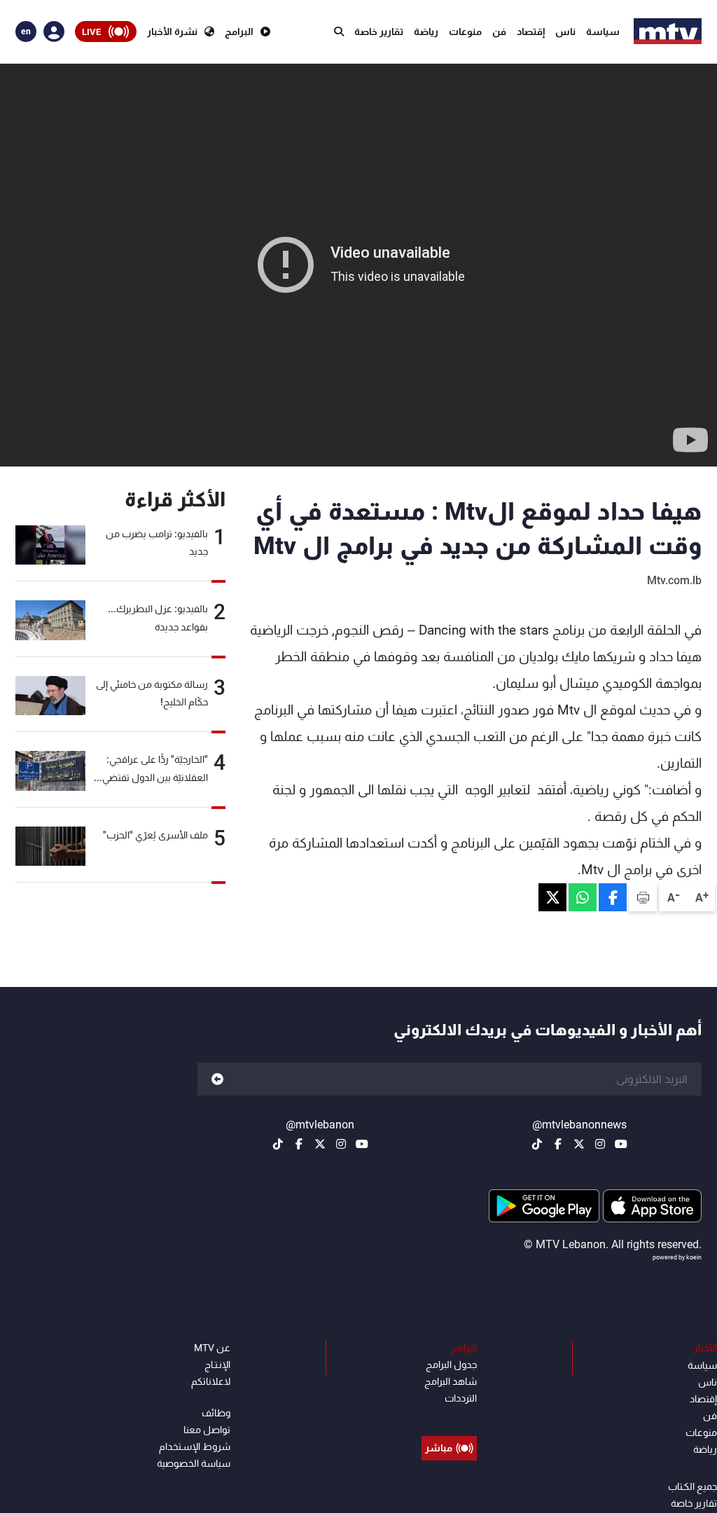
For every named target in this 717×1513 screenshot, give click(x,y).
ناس (565, 31)
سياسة (603, 31)
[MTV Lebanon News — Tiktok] (537, 1143)
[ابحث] (339, 31)
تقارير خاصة (378, 31)
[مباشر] (449, 1416)
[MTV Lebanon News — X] (579, 1143)
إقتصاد (531, 31)
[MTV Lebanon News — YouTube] (621, 1143)
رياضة (426, 31)
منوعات (465, 31)
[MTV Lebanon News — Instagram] (600, 1143)
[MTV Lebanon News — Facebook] (558, 1143)
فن (499, 31)
